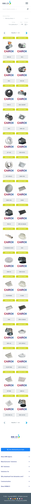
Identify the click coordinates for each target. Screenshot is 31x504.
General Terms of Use (9, 500)
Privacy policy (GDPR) (21, 500)
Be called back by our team (16, 449)
